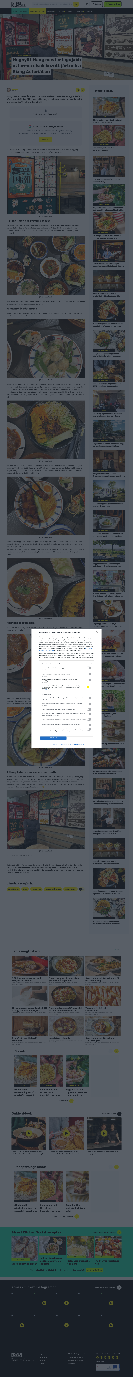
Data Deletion (53, 744)
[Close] (98, 632)
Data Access (63, 744)
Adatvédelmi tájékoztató (77, 744)
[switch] (89, 668)
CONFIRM (53, 738)
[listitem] (66, 664)
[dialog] (66, 688)
